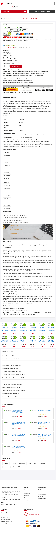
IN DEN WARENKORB (16, 66)
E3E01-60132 (42, 463)
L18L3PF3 (6, 172)
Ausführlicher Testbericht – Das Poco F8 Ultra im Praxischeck (11, 500)
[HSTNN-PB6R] (7, 447)
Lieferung (26, 495)
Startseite (3, 18)
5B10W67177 (7, 155)
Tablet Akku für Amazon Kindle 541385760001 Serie (13, 374)
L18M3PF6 (6, 152)
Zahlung (26, 489)
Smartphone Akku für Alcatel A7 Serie (10, 393)
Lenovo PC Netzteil (5, 523)
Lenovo (18, 18)
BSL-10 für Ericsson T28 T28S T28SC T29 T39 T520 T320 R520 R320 (44, 436)
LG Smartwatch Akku (5, 517)
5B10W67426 (7, 185)
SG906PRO (6, 463)
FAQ (25, 497)
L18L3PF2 (6, 162)
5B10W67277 (7, 165)
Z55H (18, 466)
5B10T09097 (7, 198)
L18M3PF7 (6, 192)
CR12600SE (13, 463)
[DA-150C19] (7, 435)
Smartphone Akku (42, 498)
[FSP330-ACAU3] (7, 411)
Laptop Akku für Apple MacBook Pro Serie (11, 359)
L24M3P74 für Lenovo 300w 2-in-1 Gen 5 (51, 342)
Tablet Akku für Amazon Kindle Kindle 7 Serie (11, 371)
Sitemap (26, 500)
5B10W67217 (7, 195)
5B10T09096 (7, 159)
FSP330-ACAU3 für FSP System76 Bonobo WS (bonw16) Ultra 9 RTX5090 (18, 412)
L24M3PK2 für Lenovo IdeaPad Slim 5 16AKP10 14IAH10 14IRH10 (14, 343)
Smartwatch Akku (42, 487)
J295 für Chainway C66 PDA (44, 410)
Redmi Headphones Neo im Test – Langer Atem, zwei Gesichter (11, 492)
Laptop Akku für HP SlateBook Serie (10, 368)
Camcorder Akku (42, 494)
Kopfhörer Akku (41, 489)
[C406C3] (33, 423)
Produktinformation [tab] (9, 93)
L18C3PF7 (6, 202)
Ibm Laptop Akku (4, 512)
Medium (6, 504)
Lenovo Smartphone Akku (6, 515)
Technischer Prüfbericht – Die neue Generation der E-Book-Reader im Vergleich (10, 496)
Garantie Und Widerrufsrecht (27, 492)
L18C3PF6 (6, 182)
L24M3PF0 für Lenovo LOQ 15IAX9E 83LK (42, 342)
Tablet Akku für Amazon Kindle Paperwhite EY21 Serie (13, 378)
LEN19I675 (9, 52)
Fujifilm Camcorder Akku (6, 521)
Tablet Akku (40, 492)
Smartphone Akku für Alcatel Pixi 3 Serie (11, 396)
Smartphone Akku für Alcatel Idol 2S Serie (11, 400)
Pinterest (15, 504)
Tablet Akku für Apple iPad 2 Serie (9, 381)
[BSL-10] (33, 435)
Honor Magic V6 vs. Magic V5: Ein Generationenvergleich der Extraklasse (10, 488)
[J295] (33, 411)
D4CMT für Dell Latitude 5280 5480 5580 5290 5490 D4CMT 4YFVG (18, 424)
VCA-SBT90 (6, 466)
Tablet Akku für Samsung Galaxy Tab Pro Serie (12, 384)
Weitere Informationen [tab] (26, 93)
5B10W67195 (7, 175)
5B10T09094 (7, 179)
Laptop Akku (11, 18)
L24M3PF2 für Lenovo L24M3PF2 (23, 342)
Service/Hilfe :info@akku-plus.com (42, 11)
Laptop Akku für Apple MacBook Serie (10, 362)
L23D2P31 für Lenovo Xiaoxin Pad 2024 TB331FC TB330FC (4, 343)
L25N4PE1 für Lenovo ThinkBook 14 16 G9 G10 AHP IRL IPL (14, 330)
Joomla (10, 504)
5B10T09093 (7, 169)
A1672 (35, 463)
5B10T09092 (7, 188)
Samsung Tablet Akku (5, 519)
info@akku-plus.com (34, 514)
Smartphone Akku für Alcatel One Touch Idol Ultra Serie (14, 390)
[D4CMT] (7, 422)
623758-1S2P (22, 463)
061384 (29, 463)
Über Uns (26, 487)
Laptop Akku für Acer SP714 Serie (9, 355)
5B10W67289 (7, 208)
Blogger (2, 504)
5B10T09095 (7, 205)
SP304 (13, 466)
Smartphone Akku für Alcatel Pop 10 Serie (11, 387)
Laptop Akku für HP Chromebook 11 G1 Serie (11, 365)
